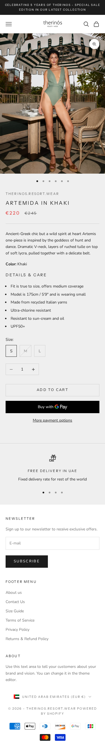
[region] (52, 468)
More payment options (52, 420)
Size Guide (15, 611)
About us (14, 592)
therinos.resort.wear (32, 194)
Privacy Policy (17, 629)
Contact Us (15, 601)
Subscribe (27, 561)
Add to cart (52, 389)
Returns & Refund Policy (27, 638)
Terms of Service (20, 620)
